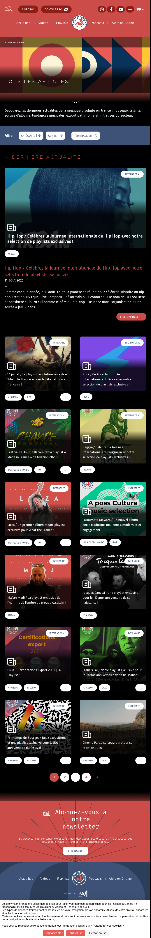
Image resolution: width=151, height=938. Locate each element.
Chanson (13, 397)
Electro (31, 687)
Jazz (104, 687)
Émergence (59, 488)
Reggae (87, 469)
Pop (29, 397)
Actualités (23, 22)
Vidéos (43, 22)
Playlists (62, 22)
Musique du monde (18, 469)
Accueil (8, 42)
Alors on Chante (123, 22)
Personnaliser (98, 933)
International (132, 174)
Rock (86, 396)
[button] (141, 9)
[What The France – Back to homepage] (79, 884)
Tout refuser (75, 933)
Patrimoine (59, 342)
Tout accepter (53, 933)
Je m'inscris (75, 851)
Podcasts (97, 22)
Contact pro (53, 9)
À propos (28, 9)
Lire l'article (129, 317)
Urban (11, 253)
